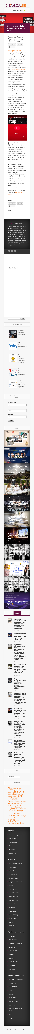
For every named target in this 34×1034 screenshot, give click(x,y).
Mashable (12, 969)
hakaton (23, 801)
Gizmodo (11, 958)
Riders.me (12, 849)
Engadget (12, 947)
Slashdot (11, 994)
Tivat (9, 823)
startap (11, 817)
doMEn (21, 796)
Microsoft (18, 808)
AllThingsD (12, 936)
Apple (14, 790)
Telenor (23, 822)
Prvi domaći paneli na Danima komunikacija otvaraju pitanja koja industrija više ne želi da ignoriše (17, 584)
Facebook (12, 251)
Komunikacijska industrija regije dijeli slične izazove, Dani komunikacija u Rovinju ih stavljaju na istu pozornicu (18, 519)
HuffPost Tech (13, 962)
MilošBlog (12, 907)
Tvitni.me (11, 926)
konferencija (14, 805)
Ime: (9, 408)
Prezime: (10, 414)
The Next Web (13, 1001)
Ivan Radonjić (13, 842)
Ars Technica (13, 940)
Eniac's (11, 885)
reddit (10, 990)
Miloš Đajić (12, 904)
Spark (9, 814)
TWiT (10, 1014)
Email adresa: (12, 402)
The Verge (12, 1005)
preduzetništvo (13, 812)
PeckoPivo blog (13, 915)
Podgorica (14, 810)
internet (20, 803)
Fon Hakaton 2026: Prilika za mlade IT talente (17, 602)
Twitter (15, 251)
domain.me (14, 796)
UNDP (19, 823)
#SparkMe (12, 788)
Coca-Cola (10, 792)
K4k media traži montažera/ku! (22, 345)
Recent (17, 613)
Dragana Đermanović (15, 882)
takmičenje (12, 822)
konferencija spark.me (16, 807)
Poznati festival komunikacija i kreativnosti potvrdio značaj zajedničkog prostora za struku (16, 487)
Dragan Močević (14, 874)
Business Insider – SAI (15, 943)
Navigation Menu (18, 10)
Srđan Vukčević (13, 853)
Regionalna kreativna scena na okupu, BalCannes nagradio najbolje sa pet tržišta (18, 504)
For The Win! (13, 889)
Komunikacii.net (13, 896)
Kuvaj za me (12, 846)
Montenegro (23, 808)
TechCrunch (12, 998)
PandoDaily (12, 983)
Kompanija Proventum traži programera (21, 371)
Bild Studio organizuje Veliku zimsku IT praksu (22, 384)
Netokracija (12, 911)
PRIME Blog (12, 918)
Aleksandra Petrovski (15, 863)
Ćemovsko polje (13, 835)
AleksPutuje (12, 867)
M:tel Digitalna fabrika (14, 51)
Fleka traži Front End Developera (21, 332)
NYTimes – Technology (16, 979)
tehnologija (18, 822)
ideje (9, 803)
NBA (9, 810)
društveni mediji (13, 799)
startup (11, 819)
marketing (11, 808)
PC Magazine (13, 987)
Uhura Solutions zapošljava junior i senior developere (22, 358)
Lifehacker (12, 965)
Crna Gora (18, 791)
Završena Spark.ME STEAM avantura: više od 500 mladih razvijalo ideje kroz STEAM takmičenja (18, 438)
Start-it (11, 922)
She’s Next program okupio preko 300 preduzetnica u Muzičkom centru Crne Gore (18, 536)
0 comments (19, 41)
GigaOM (11, 954)
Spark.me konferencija (17, 815)
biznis (17, 790)
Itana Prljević (13, 838)
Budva (24, 790)
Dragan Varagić (13, 878)
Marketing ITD (13, 900)
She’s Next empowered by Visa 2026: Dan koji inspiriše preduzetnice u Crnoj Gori (17, 568)
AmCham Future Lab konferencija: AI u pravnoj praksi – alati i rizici (17, 456)
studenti (17, 820)
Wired (10, 1018)
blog (20, 790)
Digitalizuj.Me (14, 793)
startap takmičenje (19, 818)
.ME (17, 788)
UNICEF (22, 823)
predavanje (20, 810)
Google (9, 251)
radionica (22, 812)
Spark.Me (15, 813)
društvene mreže (14, 798)
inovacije (14, 803)
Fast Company (13, 951)
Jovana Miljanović (14, 893)
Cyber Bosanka (13, 871)
